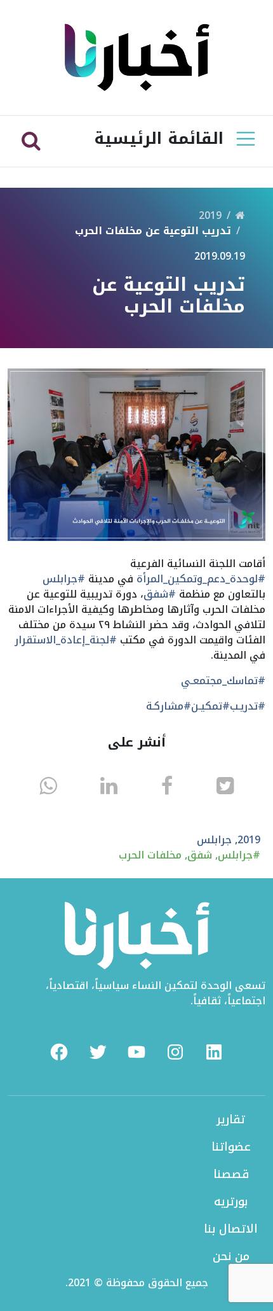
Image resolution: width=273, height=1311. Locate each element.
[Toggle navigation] (245, 138)
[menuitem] (59, 1052)
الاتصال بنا (231, 1229)
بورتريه (231, 1201)
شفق (199, 855)
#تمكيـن (210, 706)
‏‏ (240, 215)
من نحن (231, 1256)
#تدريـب (247, 706)
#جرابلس (64, 579)
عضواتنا (231, 1147)
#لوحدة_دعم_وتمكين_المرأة (200, 579)
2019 (210, 215)
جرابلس (214, 840)
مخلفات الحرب (150, 855)
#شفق (159, 594)
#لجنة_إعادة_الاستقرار (66, 640)
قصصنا (231, 1174)
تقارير (230, 1119)
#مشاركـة (168, 706)
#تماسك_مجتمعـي (223, 681)
